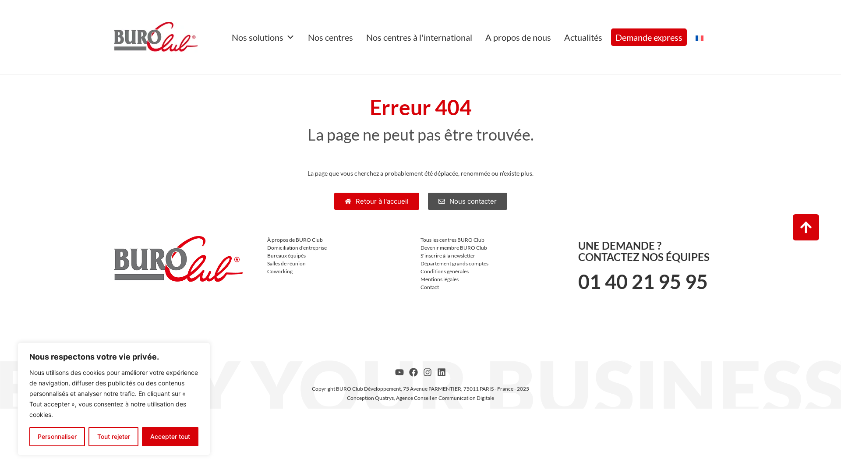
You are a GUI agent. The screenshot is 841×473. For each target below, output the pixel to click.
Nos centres (330, 37)
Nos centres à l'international (419, 37)
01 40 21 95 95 (643, 281)
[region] (114, 398)
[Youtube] (399, 372)
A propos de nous (518, 37)
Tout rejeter (113, 436)
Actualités (583, 37)
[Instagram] (427, 372)
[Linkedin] (442, 372)
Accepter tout (170, 436)
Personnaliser (57, 436)
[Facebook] (413, 372)
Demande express (648, 37)
